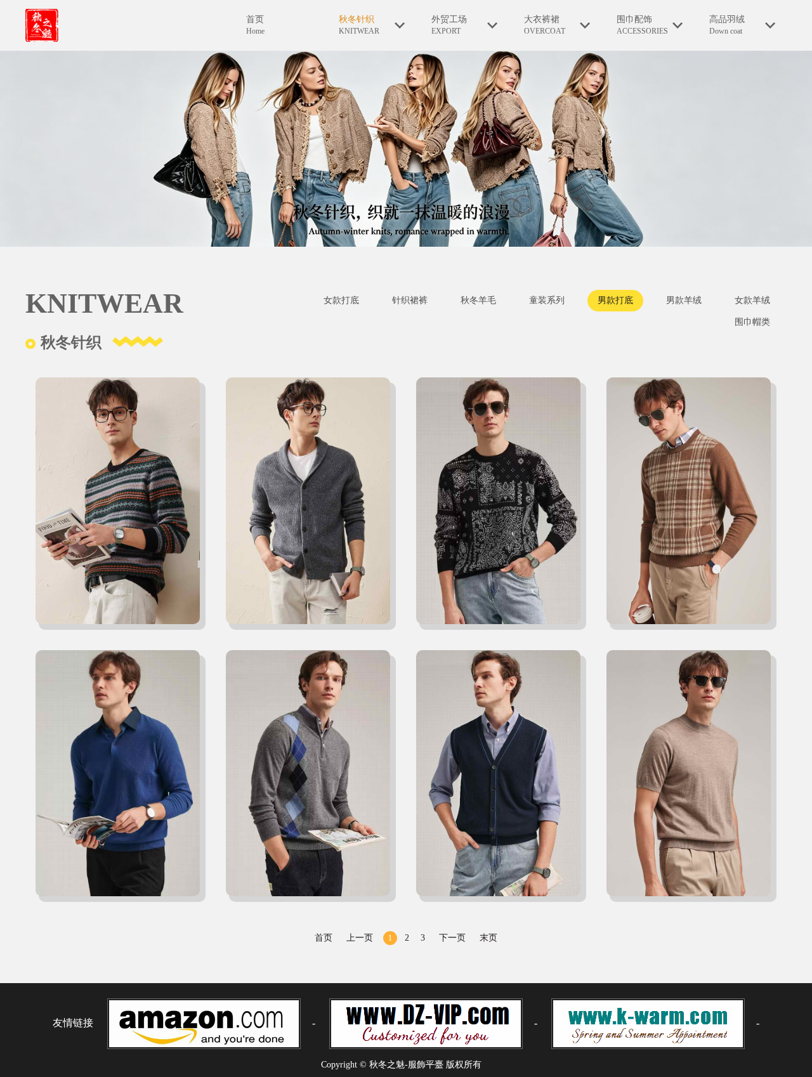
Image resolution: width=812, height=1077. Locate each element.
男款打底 (615, 300)
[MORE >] (121, 503)
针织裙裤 (410, 300)
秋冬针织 (359, 25)
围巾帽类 (752, 322)
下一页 (452, 938)
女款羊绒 (752, 300)
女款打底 (341, 300)
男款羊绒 (684, 300)
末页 (488, 938)
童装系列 (547, 300)
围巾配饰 (642, 25)
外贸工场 (449, 25)
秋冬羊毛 (478, 300)
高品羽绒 (727, 25)
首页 (255, 25)
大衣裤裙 (544, 25)
